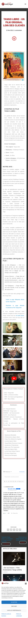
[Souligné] (8, 481)
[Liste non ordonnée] (14, 481)
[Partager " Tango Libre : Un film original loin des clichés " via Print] (20, 529)
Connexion (21, 471)
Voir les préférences (14, 610)
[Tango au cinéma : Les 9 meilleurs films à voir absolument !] (14, 580)
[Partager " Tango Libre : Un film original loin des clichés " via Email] (17, 529)
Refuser (14, 606)
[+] (22, 481)
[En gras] (5, 481)
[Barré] (10, 481)
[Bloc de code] (17, 481)
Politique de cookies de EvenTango (6, 614)
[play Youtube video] (14, 378)
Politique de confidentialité (19, 614)
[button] (26, 583)
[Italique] (6, 481)
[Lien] (19, 481)
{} (20, 481)
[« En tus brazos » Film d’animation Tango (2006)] (14, 558)
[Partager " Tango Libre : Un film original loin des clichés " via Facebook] (8, 529)
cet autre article (20, 315)
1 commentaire (18, 30)
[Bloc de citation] (15, 481)
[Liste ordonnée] (12, 481)
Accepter (14, 602)
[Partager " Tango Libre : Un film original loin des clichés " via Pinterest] (14, 529)
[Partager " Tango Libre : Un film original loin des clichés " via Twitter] (11, 529)
